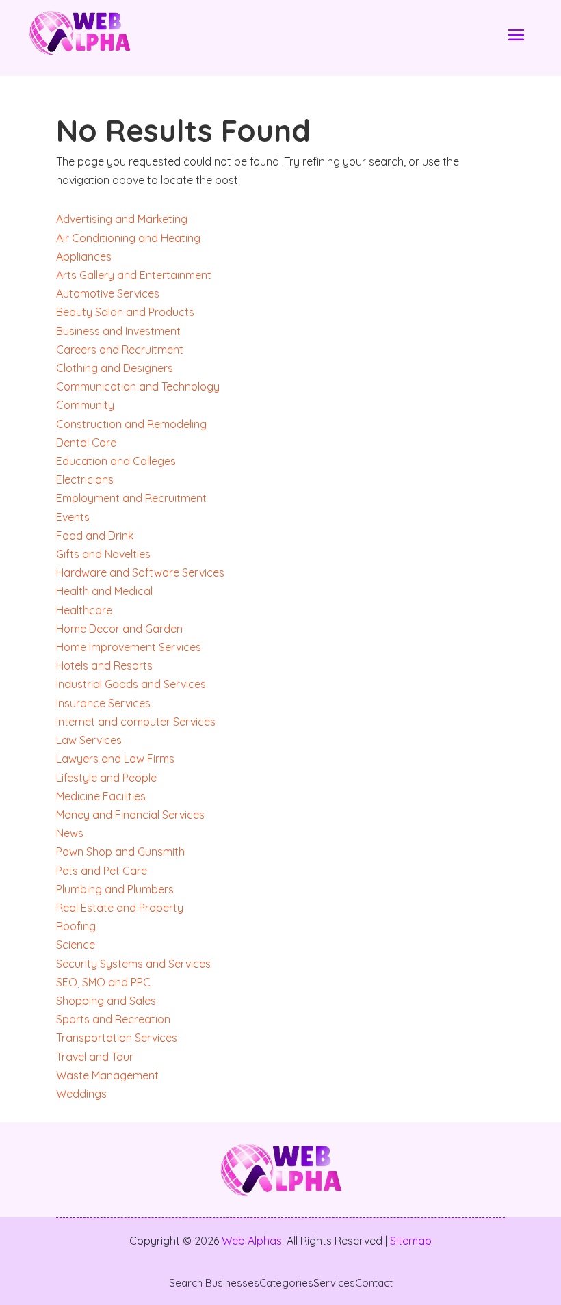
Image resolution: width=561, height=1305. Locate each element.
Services (334, 1283)
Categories (286, 1283)
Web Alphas (252, 1241)
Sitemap (411, 1241)
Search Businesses (214, 1283)
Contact (374, 1283)
